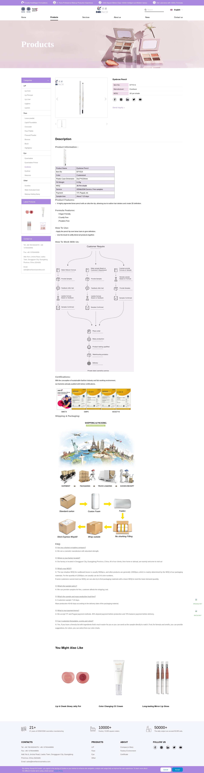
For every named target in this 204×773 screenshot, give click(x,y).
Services (85, 17)
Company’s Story (126, 747)
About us (117, 17)
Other (93, 758)
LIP (92, 747)
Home (23, 17)
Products (54, 17)
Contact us (178, 17)
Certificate (124, 754)
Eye (92, 754)
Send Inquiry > (119, 107)
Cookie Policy (58, 771)
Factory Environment (128, 750)
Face (93, 750)
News (147, 17)
